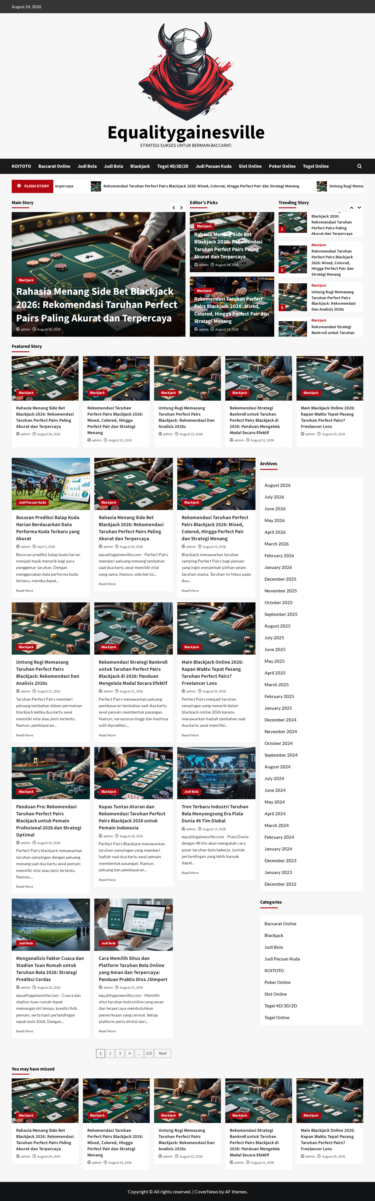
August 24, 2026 (48, 329)
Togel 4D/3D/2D (172, 166)
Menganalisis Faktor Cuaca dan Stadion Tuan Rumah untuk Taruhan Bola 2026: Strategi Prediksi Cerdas (50, 969)
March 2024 (277, 825)
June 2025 (275, 649)
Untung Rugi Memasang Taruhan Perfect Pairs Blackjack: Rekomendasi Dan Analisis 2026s (333, 260)
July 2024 (274, 778)
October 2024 (279, 743)
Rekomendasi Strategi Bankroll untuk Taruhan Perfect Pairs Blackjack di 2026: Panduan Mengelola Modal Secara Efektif (334, 298)
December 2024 (280, 719)
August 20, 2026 (333, 434)
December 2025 (280, 579)
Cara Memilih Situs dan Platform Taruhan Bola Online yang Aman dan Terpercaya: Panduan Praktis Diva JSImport (133, 969)
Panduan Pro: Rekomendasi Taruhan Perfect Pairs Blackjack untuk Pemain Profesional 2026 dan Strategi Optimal (48, 820)
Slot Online (250, 166)
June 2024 (275, 790)
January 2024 (278, 848)
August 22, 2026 (191, 434)
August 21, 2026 (262, 440)
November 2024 (281, 731)
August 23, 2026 (226, 329)
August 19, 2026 (48, 843)
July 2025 (274, 637)
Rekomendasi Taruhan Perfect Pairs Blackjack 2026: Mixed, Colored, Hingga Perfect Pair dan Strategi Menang (130, 186)
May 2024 (275, 801)
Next (163, 1053)
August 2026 (278, 485)
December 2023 (280, 860)
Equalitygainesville (186, 132)
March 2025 (277, 684)
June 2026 (275, 508)
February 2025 (279, 696)
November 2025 (281, 590)
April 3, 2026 (46, 546)
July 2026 (274, 496)
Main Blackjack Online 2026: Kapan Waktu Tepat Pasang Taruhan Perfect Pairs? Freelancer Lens (333, 336)
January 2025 (278, 708)
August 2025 (278, 626)
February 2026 (279, 555)
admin (25, 329)
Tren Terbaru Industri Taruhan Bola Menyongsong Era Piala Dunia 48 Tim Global (215, 813)
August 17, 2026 (214, 829)
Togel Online (316, 166)
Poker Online (282, 166)
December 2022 (280, 884)
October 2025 (279, 602)
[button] (359, 166)
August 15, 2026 (131, 987)
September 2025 (281, 614)
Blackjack (140, 166)
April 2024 (275, 813)
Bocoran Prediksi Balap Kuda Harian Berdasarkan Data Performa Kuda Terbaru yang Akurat (48, 528)
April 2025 (275, 672)
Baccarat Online (54, 166)
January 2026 (278, 567)
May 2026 (275, 520)
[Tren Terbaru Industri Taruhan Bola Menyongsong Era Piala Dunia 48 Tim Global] (216, 773)
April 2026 (275, 532)
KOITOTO (21, 166)
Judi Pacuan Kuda (213, 166)
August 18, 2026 (131, 836)
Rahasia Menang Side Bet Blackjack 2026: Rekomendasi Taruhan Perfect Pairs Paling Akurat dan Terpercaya (96, 305)
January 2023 (278, 872)
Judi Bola (87, 166)
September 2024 (281, 755)
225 (149, 1053)
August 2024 (278, 766)
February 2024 (279, 837)
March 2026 (277, 543)
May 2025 (275, 661)
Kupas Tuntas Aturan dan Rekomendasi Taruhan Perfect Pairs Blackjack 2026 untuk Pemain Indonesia (132, 817)
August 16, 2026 (48, 987)
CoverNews (206, 1191)
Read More (24, 590)
